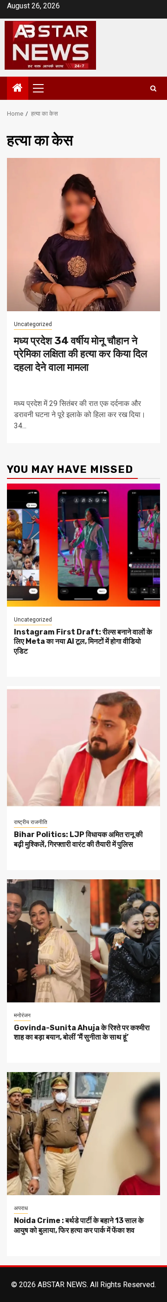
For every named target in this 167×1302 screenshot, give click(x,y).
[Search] (153, 88)
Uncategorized (33, 324)
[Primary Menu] (42, 88)
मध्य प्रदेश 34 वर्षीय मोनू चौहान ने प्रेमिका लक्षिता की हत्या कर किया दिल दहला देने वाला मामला (80, 353)
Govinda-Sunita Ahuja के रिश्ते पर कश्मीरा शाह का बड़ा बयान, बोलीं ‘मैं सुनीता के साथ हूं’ (82, 1032)
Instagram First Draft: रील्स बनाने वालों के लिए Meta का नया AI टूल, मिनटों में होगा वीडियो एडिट (83, 642)
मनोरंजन (22, 1015)
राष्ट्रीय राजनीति (30, 822)
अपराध (21, 1208)
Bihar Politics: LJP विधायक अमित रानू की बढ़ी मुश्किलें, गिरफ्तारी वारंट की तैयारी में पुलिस (78, 839)
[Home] (18, 88)
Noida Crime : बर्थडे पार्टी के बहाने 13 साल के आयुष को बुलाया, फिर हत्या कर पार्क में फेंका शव (79, 1225)
